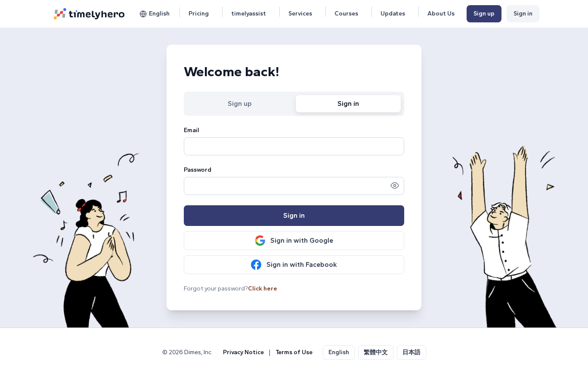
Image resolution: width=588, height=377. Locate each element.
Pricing (199, 13)
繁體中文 (376, 352)
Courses (346, 13)
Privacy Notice (243, 352)
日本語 (411, 352)
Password (197, 169)
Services (300, 13)
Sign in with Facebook (301, 264)
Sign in (523, 13)
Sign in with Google (301, 240)
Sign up (484, 13)
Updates (393, 13)
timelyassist (248, 13)
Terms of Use (294, 352)
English (159, 13)
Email (191, 130)
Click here (262, 288)
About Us (441, 13)
